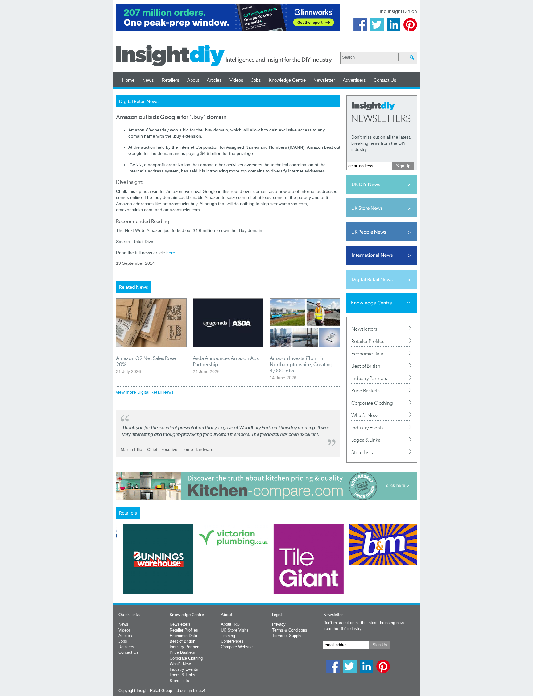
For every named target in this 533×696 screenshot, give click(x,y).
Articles (214, 80)
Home (128, 80)
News (148, 80)
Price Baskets (365, 390)
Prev (119, 575)
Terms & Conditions (289, 630)
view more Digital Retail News (145, 392)
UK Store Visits (235, 630)
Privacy (279, 624)
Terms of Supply (286, 635)
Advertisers (354, 80)
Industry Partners (369, 378)
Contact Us (385, 80)
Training (228, 635)
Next (291, 575)
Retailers (171, 80)
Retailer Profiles (367, 341)
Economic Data (367, 353)
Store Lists (362, 452)
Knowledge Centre (287, 80)
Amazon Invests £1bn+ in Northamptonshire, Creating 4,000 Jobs (301, 364)
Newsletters (364, 329)
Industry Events (367, 428)
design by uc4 (192, 690)
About (193, 80)
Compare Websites (238, 646)
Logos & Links (365, 440)
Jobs (256, 80)
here (170, 252)
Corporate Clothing (372, 403)
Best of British (365, 366)
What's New (364, 415)
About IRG (230, 624)
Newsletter (324, 80)
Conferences (232, 641)
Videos (236, 80)
